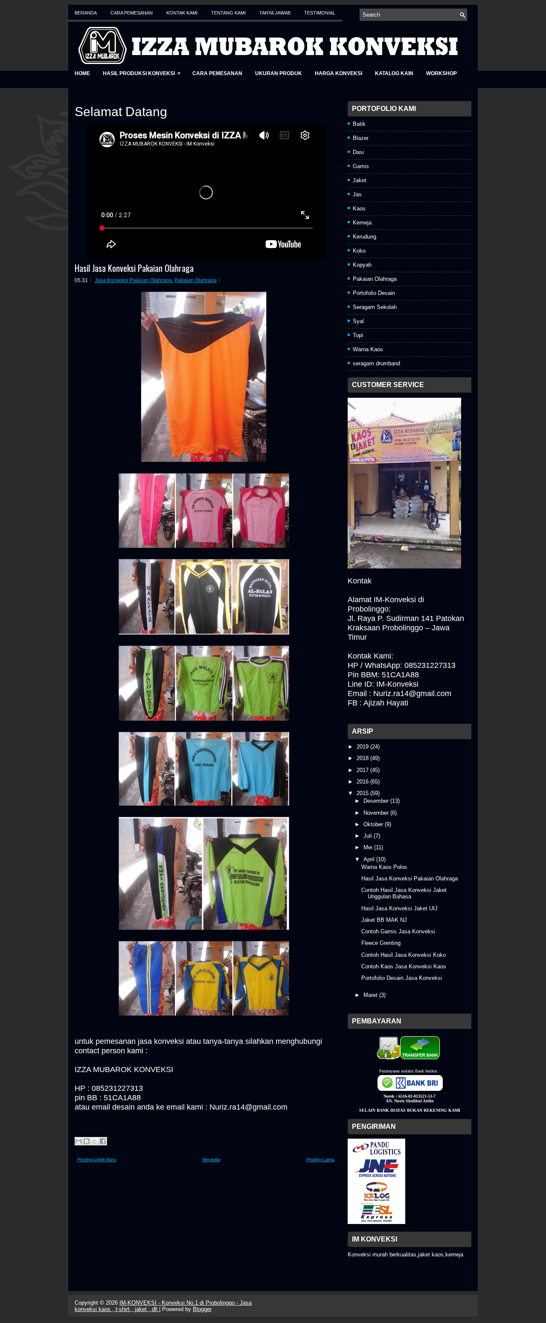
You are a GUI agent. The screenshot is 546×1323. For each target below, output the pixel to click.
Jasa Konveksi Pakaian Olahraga (133, 280)
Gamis (361, 166)
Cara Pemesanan (131, 12)
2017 (363, 770)
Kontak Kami (181, 12)
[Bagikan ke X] (94, 1141)
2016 (363, 781)
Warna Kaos (368, 349)
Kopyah (362, 265)
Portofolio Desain (374, 293)
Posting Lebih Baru (96, 1159)
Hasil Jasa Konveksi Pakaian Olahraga (134, 268)
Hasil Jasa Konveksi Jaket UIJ (399, 908)
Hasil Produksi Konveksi (141, 73)
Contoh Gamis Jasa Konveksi (398, 931)
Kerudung (364, 236)
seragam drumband (376, 363)
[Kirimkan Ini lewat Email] (78, 1141)
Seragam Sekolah (375, 307)
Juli (368, 836)
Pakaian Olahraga (195, 280)
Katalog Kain (394, 73)
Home (82, 73)
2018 (363, 758)
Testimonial (319, 12)
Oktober (374, 824)
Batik (359, 124)
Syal (358, 321)
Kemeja (362, 222)
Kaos (359, 208)
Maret (371, 995)
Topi (358, 335)
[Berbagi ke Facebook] (103, 1141)
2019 (363, 746)
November (376, 813)
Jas (357, 194)
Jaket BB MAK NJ (384, 920)
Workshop (441, 73)
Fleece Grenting (381, 943)
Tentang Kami (228, 12)
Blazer (361, 138)
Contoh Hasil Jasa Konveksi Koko (403, 955)
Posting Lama (320, 1159)
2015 (363, 793)
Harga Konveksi (338, 73)
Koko (359, 251)
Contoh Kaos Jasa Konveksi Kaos (403, 966)
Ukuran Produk (278, 73)
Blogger (202, 1309)
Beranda (86, 12)
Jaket (359, 180)
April (369, 859)
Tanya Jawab (274, 12)
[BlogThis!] (86, 1141)
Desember (376, 801)
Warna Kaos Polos (384, 867)
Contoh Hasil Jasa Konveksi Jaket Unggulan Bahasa (404, 893)
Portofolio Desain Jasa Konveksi (401, 978)
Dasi (358, 152)
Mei (368, 847)
